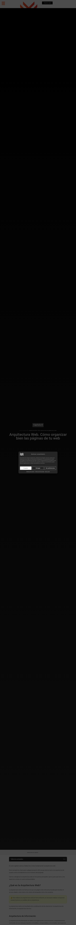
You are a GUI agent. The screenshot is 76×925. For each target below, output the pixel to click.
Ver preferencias (50, 468)
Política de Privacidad (39, 471)
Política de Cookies (30, 471)
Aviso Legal (47, 471)
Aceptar (26, 468)
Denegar (38, 468)
